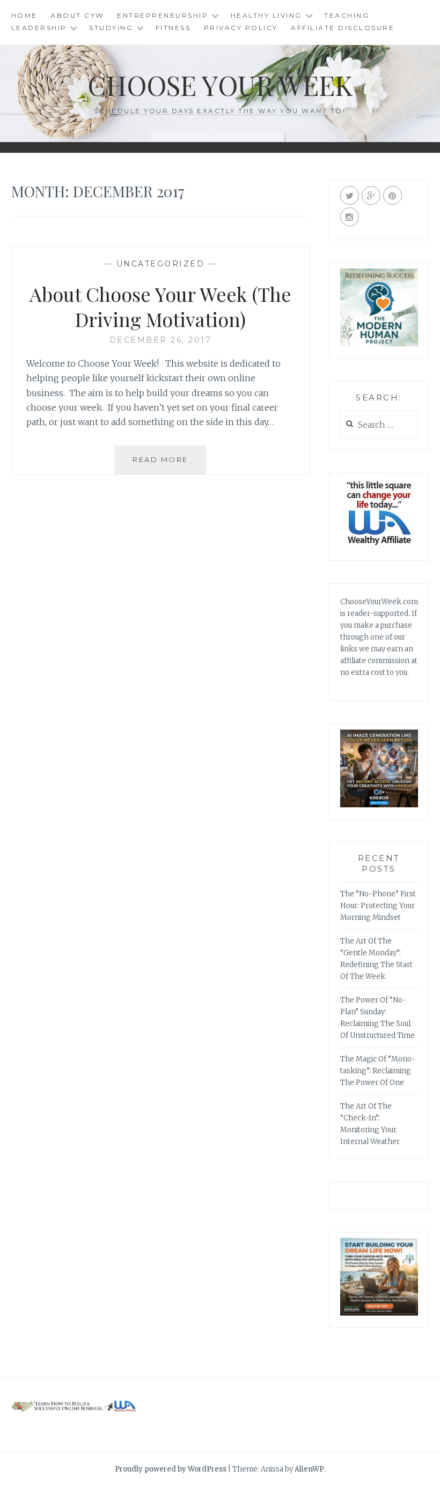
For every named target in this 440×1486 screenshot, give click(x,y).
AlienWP (309, 1469)
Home (24, 15)
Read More (169, 464)
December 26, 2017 (160, 340)
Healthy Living (266, 15)
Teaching (346, 15)
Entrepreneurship (162, 15)
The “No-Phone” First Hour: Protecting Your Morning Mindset (378, 905)
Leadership (39, 28)
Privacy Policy (241, 28)
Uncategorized (160, 264)
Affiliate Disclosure (342, 28)
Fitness (173, 28)
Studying (111, 28)
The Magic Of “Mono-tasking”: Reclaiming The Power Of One (378, 1070)
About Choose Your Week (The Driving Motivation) (160, 306)
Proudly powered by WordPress (170, 1469)
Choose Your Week (220, 85)
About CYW (77, 15)
